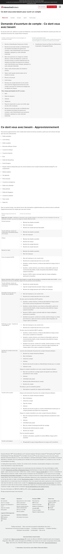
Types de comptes (5, 507)
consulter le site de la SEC (37, 489)
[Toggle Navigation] (59, 6)
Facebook (52, 504)
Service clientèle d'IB (41, 471)
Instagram (52, 506)
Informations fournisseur (22, 517)
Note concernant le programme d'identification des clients (36, 526)
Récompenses (35, 501)
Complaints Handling (51, 528)
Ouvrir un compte (52, 6)
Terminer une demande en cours (7, 505)
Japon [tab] (25, 18)
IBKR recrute (35, 502)
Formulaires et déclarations (38, 528)
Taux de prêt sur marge (27, 479)
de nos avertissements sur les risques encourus (37, 486)
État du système (20, 511)
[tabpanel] (31, 233)
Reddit (51, 507)
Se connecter (42, 6)
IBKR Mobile (4, 519)
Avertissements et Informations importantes (11, 475)
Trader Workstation (5, 515)
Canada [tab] (12, 18)
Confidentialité (34, 530)
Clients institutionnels (22, 504)
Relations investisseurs (37, 506)
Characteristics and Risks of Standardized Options (17, 470)
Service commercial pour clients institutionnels (22, 507)
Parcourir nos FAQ (21, 509)
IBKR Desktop (4, 517)
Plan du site (42, 530)
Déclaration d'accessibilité (23, 530)
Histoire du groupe (36, 504)
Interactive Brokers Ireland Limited (31, 536)
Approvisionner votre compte (24, 501)
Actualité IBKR (35, 508)
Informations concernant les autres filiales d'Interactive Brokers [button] (32, 547)
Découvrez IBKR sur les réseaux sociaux (53, 501)
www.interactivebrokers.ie (51, 542)
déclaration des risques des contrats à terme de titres (41, 483)
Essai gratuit (4, 509)
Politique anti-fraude (16, 526)
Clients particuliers (21, 502)
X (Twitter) (52, 509)
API (1, 520)
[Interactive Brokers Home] (10, 6)
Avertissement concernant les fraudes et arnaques (18, 528)
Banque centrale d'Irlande (18, 539)
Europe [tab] (19, 18)
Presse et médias (36, 510)
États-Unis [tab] (5, 18)
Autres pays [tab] (32, 18)
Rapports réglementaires (38, 512)
